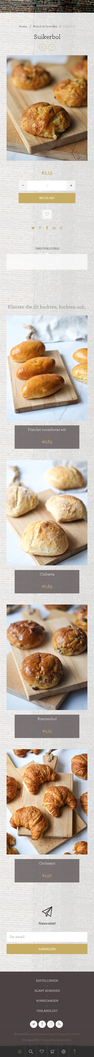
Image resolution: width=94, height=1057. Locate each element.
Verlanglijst (47, 1011)
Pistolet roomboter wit (47, 430)
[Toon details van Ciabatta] (47, 513)
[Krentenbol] (42, 47)
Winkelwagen (52, 1051)
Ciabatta (47, 574)
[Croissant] (51, 47)
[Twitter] (33, 1024)
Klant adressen (47, 990)
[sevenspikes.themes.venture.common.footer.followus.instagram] (50, 1024)
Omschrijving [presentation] (47, 248)
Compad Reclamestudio (55, 1039)
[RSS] (59, 1024)
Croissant (47, 863)
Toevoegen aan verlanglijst (47, 214)
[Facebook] (42, 1024)
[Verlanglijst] (41, 1051)
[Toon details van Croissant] (47, 802)
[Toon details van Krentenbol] (47, 657)
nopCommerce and (43, 1034)
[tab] (47, 249)
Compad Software (68, 1034)
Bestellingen (47, 980)
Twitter (33, 227)
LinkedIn (54, 227)
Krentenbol (47, 719)
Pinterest (40, 227)
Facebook (47, 227)
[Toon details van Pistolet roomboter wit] (47, 368)
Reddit (61, 227)
